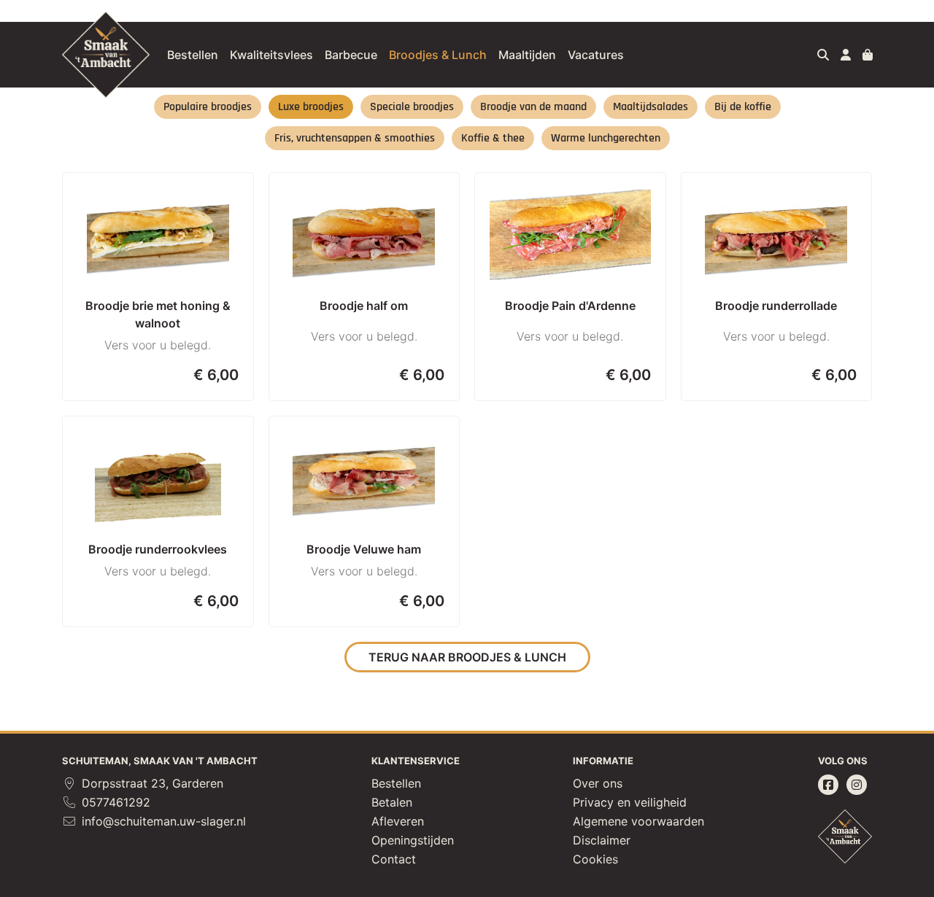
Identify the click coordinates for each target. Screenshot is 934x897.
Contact (393, 859)
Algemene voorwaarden (638, 821)
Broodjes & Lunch (438, 54)
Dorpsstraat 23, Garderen (150, 783)
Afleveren (397, 821)
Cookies (595, 859)
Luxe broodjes (311, 107)
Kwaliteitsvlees (271, 54)
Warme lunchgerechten (605, 138)
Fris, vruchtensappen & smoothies (354, 138)
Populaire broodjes (207, 107)
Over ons (597, 783)
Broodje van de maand (533, 107)
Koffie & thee (493, 138)
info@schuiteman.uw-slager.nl (162, 821)
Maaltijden (527, 54)
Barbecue (351, 54)
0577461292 (114, 802)
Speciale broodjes (412, 107)
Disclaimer (601, 840)
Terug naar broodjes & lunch (467, 657)
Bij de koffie (742, 107)
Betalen (391, 802)
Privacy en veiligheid (630, 802)
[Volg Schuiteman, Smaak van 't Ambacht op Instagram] (856, 784)
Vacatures (596, 54)
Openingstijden (412, 840)
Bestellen (192, 54)
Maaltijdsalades (650, 107)
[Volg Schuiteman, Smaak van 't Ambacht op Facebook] (828, 784)
